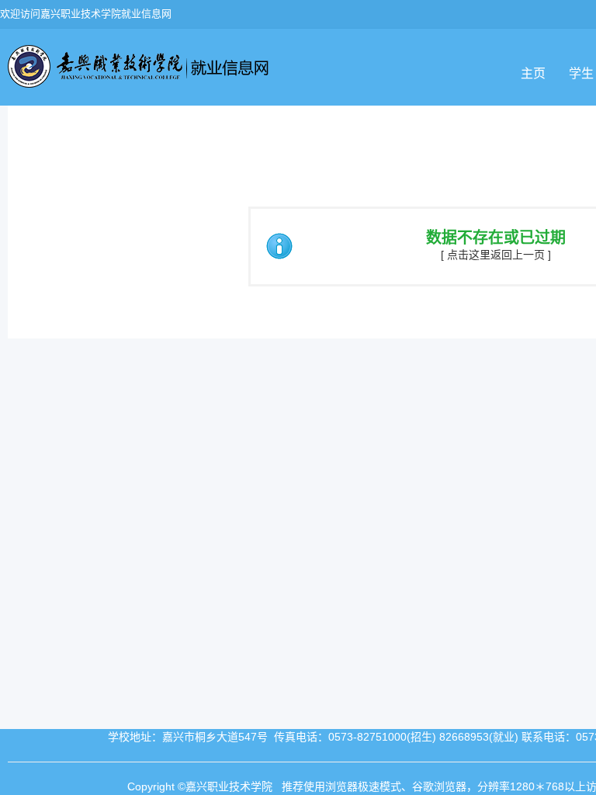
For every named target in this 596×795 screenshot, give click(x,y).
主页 (533, 73)
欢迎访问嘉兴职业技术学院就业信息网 (86, 13)
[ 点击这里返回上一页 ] (496, 254)
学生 (581, 73)
